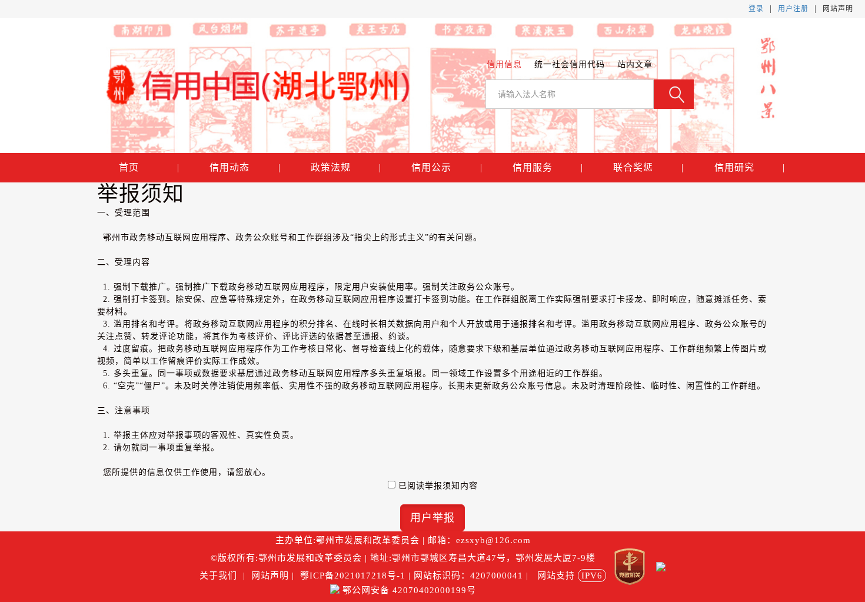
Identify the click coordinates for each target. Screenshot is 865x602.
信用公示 (446, 167)
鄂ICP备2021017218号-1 (352, 575)
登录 (756, 9)
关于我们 (219, 575)
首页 (149, 167)
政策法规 (346, 167)
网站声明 (838, 9)
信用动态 (244, 167)
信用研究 (749, 167)
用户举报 (432, 518)
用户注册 (793, 9)
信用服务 (548, 167)
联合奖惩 (648, 167)
